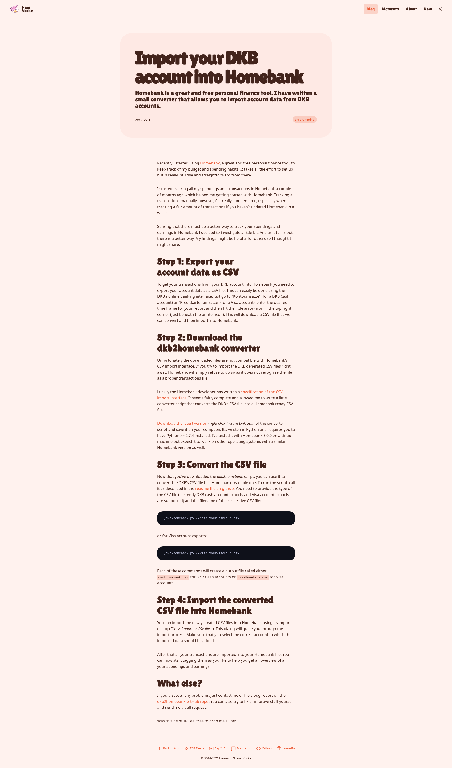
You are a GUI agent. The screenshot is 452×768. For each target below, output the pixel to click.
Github (267, 748)
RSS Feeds (197, 748)
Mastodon (244, 748)
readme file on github (214, 488)
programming (305, 119)
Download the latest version (182, 423)
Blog (371, 9)
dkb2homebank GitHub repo (183, 701)
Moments (390, 9)
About (411, 9)
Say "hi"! (220, 748)
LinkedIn (288, 748)
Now (428, 9)
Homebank (210, 163)
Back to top (171, 748)
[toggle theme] (440, 9)
